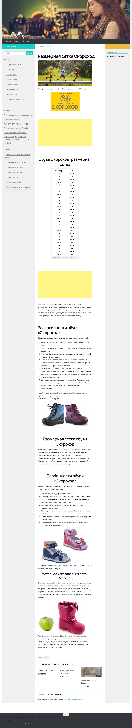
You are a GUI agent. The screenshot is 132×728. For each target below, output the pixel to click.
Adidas (18, 132)
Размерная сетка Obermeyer (16, 177)
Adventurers (16, 140)
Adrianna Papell (10, 136)
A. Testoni (8, 119)
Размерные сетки (44, 47)
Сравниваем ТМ (12, 89)
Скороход (47, 657)
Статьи (15, 41)
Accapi (7, 128)
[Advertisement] (65, 132)
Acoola (13, 128)
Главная (8, 41)
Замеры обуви (11, 74)
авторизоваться (78, 699)
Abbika (16, 119)
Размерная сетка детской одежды (18, 187)
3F (18, 115)
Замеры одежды (12, 79)
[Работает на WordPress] (13, 724)
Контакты (26, 41)
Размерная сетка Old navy (15, 182)
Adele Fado (9, 132)
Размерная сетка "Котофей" (16, 162)
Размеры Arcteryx (45, 670)
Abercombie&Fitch (16, 124)
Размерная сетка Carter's (15, 167)
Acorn (18, 128)
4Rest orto (24, 115)
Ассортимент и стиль (14, 65)
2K (5, 115)
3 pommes (12, 115)
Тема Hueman (29, 724)
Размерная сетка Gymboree (16, 172)
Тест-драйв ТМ (11, 94)
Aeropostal (25, 140)
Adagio (25, 128)
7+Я (31, 115)
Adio (25, 132)
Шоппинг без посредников (15, 99)
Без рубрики (10, 70)
